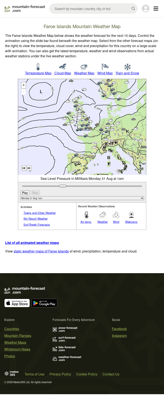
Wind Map (105, 73)
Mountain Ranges (17, 335)
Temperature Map (38, 73)
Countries (11, 328)
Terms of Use (34, 374)
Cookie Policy (86, 374)
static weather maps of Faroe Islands (41, 251)
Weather (102, 222)
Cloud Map (62, 73)
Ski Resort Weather (35, 218)
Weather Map (84, 73)
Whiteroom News (17, 349)
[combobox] (93, 8)
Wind (116, 222)
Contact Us (110, 374)
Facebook (119, 328)
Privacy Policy (60, 374)
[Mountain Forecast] (24, 8)
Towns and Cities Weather (39, 213)
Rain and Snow (127, 73)
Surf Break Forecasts (36, 224)
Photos (9, 356)
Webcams (131, 222)
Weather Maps (15, 342)
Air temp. (86, 222)
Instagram (119, 335)
